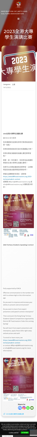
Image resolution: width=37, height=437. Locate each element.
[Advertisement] (15, 112)
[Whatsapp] (28, 408)
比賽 (13, 84)
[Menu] (18, 18)
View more (31, 430)
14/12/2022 (7, 87)
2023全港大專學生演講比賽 (15, 414)
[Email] (32, 408)
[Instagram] (24, 408)
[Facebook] (20, 408)
